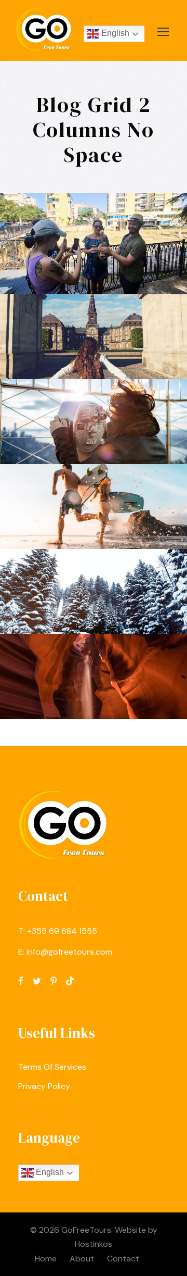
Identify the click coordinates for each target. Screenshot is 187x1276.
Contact (123, 1258)
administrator (104, 271)
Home (46, 1258)
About (82, 1258)
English (114, 33)
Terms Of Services (52, 1066)
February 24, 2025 (98, 258)
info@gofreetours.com (69, 951)
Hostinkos (93, 1244)
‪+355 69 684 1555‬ (62, 930)
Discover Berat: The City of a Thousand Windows (97, 218)
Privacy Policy (44, 1086)
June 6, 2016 (69, 357)
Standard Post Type (97, 677)
